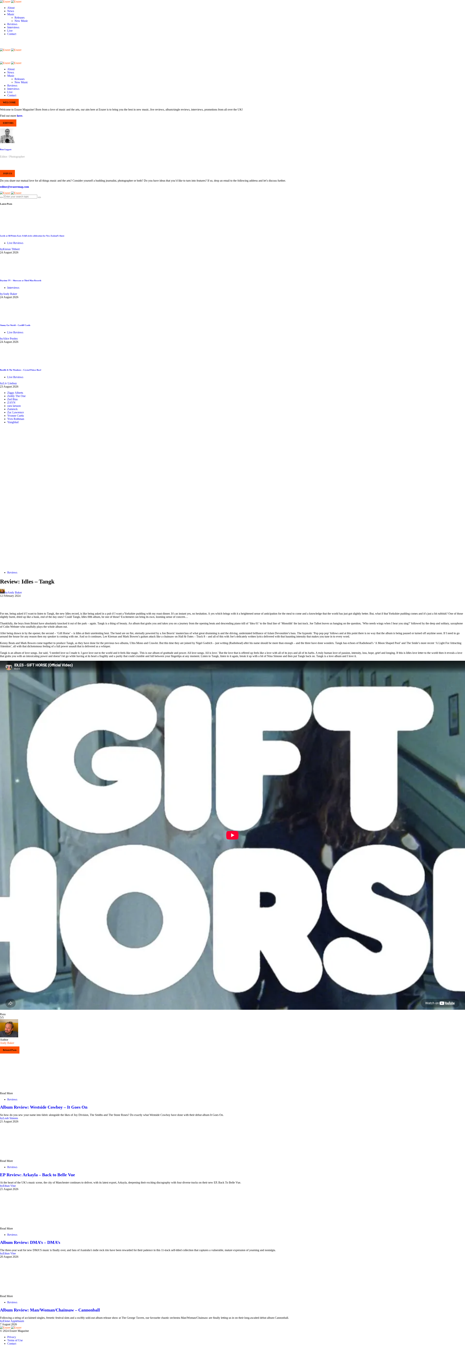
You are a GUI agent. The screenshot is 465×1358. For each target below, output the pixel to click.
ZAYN (11, 402)
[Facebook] (1, 40)
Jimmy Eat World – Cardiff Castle (15, 325)
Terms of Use (15, 1340)
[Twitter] (1, 46)
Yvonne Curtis (15, 415)
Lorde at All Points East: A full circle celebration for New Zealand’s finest (32, 236)
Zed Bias (12, 399)
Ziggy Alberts (15, 392)
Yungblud (13, 422)
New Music (21, 20)
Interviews (13, 27)
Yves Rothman (15, 418)
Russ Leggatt (5, 149)
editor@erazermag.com (14, 186)
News (10, 11)
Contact (11, 33)
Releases (20, 17)
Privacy (11, 1337)
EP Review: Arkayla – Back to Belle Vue (37, 1174)
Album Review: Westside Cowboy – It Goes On (43, 1107)
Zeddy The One (16, 396)
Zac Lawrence (15, 412)
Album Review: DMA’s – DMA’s (30, 1242)
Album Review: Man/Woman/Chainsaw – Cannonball (50, 1310)
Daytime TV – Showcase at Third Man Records (20, 280)
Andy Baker (7, 1042)
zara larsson (14, 405)
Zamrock (12, 409)
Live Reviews (15, 242)
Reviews (12, 24)
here (19, 115)
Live (10, 30)
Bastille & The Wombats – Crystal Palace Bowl (20, 370)
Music (10, 14)
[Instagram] (1, 43)
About (11, 7)
